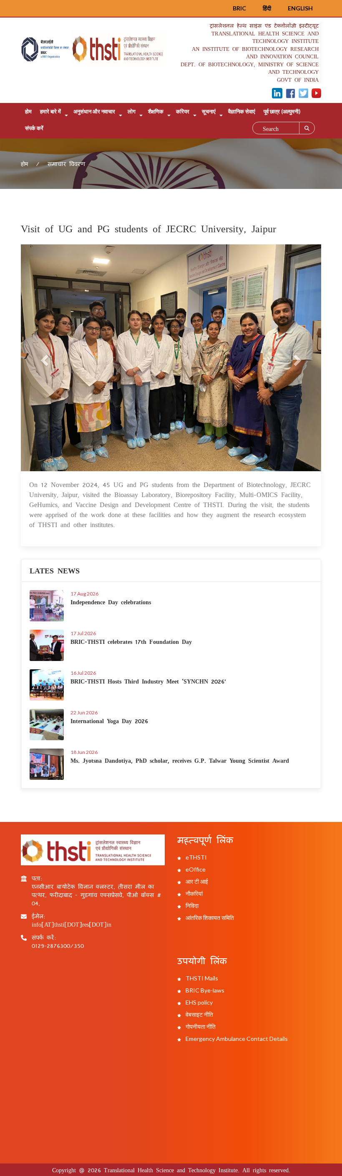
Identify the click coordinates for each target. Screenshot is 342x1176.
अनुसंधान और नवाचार (94, 111)
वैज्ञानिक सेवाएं (241, 111)
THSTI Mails (201, 978)
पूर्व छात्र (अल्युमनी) (282, 111)
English (300, 8)
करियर (182, 111)
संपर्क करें (34, 128)
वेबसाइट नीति (198, 1014)
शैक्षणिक (155, 111)
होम (28, 111)
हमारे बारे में (50, 111)
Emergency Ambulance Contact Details (236, 1038)
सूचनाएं (209, 111)
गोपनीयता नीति (200, 1026)
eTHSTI (195, 857)
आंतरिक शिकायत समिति (209, 917)
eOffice (195, 869)
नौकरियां (193, 893)
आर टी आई (196, 881)
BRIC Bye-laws (204, 990)
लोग (132, 111)
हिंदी (267, 8)
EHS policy (198, 1002)
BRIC (239, 8)
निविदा (191, 905)
